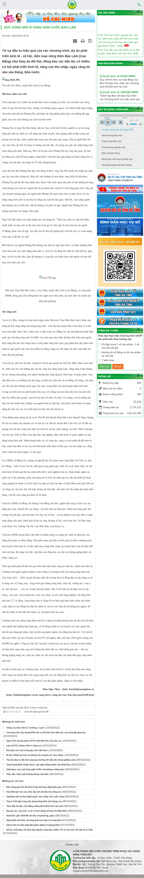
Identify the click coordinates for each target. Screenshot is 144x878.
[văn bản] (120, 311)
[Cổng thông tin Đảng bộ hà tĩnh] (120, 189)
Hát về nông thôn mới (112, 135)
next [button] (114, 122)
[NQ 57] (120, 178)
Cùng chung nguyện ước (114, 147)
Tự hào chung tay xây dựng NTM (117, 130)
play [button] (108, 122)
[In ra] (83, 41)
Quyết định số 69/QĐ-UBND (118, 70)
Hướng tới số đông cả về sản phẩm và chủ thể (121, 354)
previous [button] (102, 122)
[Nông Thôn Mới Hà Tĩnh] (72, 4)
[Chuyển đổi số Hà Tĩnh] (120, 206)
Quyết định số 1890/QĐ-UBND (120, 86)
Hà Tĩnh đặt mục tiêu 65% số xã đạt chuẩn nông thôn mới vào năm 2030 (118, 48)
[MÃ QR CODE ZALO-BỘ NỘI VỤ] (120, 262)
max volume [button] (140, 124)
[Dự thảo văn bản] (120, 227)
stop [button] (120, 122)
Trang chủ (72, 844)
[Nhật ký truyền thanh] (120, 321)
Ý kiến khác (108, 360)
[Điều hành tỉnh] (120, 302)
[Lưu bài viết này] (90, 41)
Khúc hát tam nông (111, 153)
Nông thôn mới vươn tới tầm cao (117, 159)
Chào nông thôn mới (111, 141)
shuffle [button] (137, 120)
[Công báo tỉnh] (120, 293)
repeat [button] (131, 120)
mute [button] (127, 124)
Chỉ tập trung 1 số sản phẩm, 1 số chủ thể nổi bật (120, 346)
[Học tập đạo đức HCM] (48, 16)
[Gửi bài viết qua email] (75, 41)
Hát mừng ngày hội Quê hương (117, 165)
